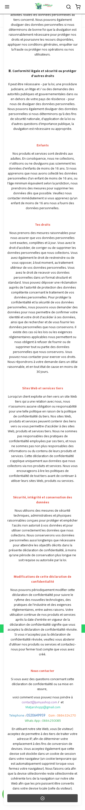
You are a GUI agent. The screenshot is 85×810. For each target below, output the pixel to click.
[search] (68, 7)
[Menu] (7, 7)
